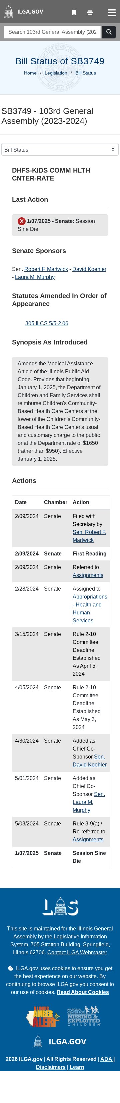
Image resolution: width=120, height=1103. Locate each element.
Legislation (56, 73)
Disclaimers (51, 1067)
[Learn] (74, 13)
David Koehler (89, 269)
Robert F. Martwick (46, 269)
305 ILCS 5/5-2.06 (46, 323)
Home (30, 73)
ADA (106, 1059)
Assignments (88, 575)
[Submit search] (109, 32)
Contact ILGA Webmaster (77, 952)
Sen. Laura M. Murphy (89, 802)
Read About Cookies (83, 992)
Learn (77, 1067)
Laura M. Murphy (35, 277)
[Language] (90, 13)
